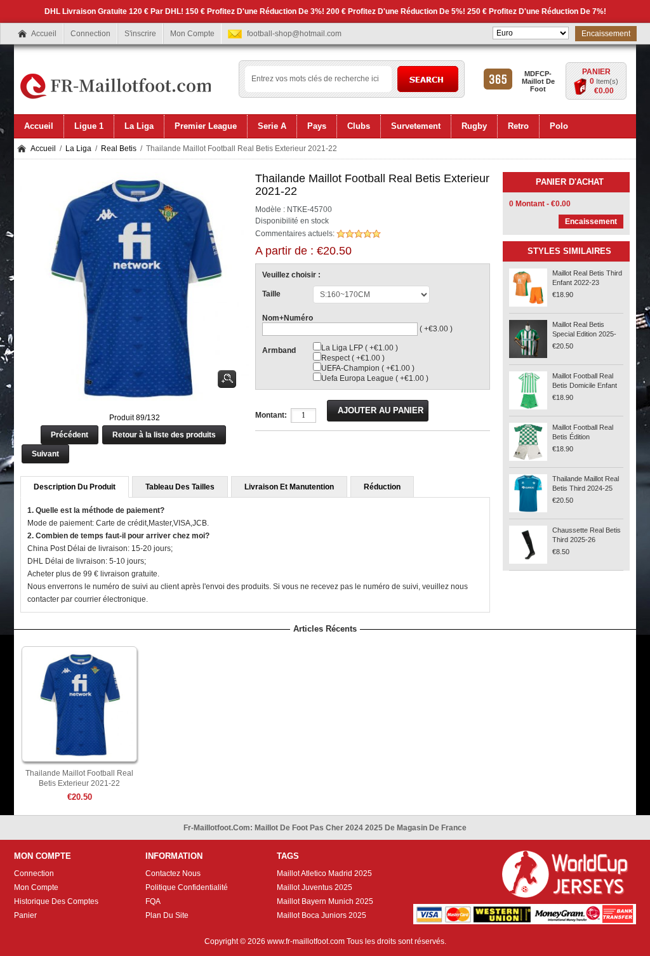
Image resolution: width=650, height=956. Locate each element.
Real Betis (118, 148)
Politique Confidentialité (186, 887)
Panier (596, 71)
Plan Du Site (167, 915)
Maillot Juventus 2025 (314, 887)
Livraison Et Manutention (289, 486)
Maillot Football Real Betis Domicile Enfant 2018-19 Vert (584, 385)
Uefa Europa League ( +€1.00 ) (374, 378)
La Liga (78, 148)
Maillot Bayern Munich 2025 (325, 901)
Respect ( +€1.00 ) (353, 358)
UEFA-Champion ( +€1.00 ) (368, 368)
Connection (90, 33)
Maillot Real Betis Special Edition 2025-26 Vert (584, 334)
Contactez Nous (173, 873)
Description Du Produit (75, 486)
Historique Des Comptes (56, 901)
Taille (271, 293)
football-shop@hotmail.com (294, 33)
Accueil (43, 33)
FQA (153, 901)
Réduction (382, 486)
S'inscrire (140, 33)
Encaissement (605, 33)
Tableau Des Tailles (180, 486)
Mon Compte (192, 33)
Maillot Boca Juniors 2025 (321, 915)
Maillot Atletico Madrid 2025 (324, 873)
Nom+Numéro (287, 318)
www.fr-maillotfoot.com (306, 941)
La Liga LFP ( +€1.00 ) (359, 347)
